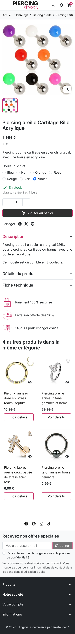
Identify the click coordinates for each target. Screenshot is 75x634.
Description (13, 236)
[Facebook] (26, 523)
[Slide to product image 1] (10, 105)
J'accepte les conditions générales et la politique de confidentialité (38, 555)
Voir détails (18, 417)
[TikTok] (49, 523)
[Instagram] (41, 523)
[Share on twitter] (26, 224)
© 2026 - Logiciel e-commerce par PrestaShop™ (37, 627)
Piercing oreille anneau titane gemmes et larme (55, 398)
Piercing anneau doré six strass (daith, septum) (16, 398)
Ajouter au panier (37, 213)
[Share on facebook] (20, 224)
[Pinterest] (33, 523)
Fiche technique (17, 285)
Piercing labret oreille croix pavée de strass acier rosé (18, 474)
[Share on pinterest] (33, 224)
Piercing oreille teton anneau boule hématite (56, 472)
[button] (53, 5)
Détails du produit (19, 273)
